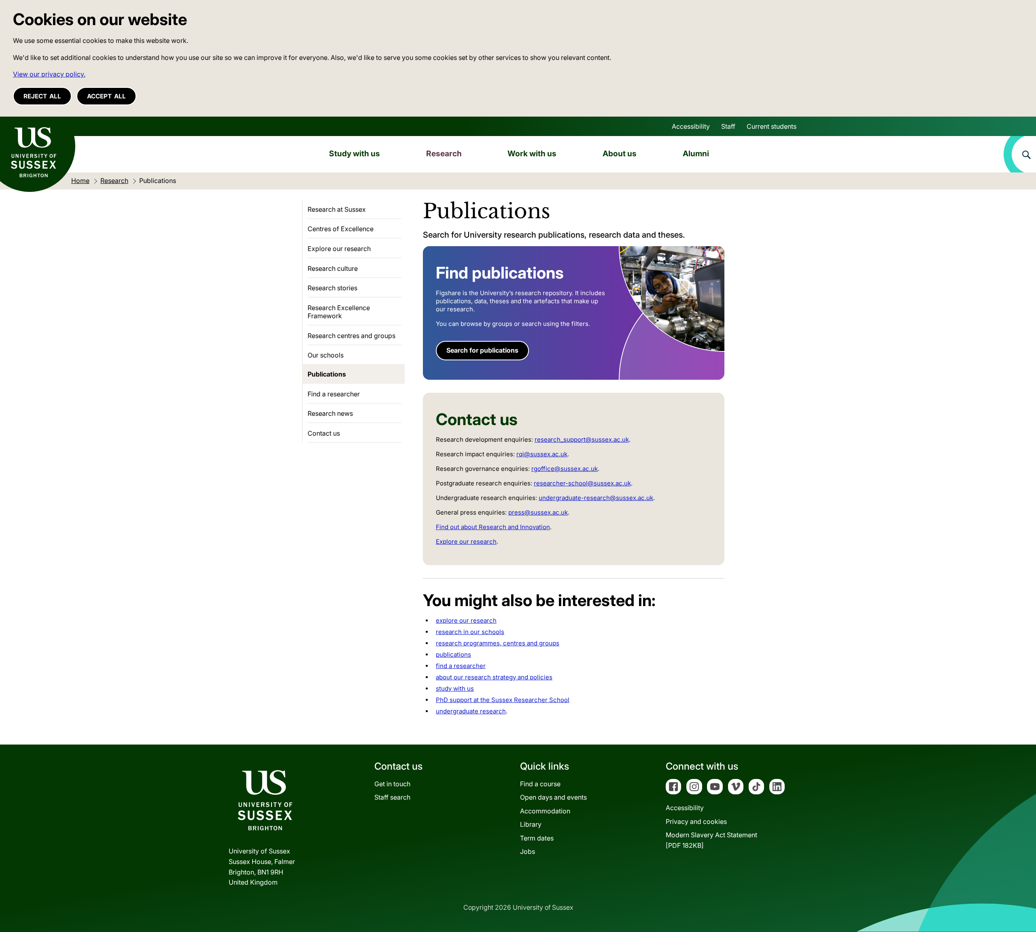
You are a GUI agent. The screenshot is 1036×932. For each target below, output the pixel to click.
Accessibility (691, 126)
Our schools (326, 355)
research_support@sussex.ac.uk (582, 439)
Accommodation (545, 811)
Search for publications (482, 350)
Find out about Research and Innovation (493, 527)
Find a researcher (334, 394)
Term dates (537, 838)
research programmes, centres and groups (497, 643)
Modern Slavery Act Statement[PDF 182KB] (711, 840)
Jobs (527, 851)
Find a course (540, 784)
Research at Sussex (337, 209)
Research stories (332, 288)
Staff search (392, 797)
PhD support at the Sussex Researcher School (502, 700)
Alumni (696, 153)
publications (453, 654)
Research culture (333, 268)
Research (444, 153)
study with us (455, 688)
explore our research (466, 620)
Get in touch (392, 784)
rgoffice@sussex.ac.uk (564, 468)
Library (530, 824)
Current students (771, 126)
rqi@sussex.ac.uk (541, 454)
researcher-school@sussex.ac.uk (582, 483)
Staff (728, 126)
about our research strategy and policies (494, 677)
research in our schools (470, 632)
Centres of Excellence (341, 229)
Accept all (106, 96)
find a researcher (461, 666)
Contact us (324, 433)
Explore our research (466, 541)
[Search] (1020, 154)
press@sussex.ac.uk (538, 512)
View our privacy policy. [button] (49, 74)
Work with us (531, 153)
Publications (327, 374)
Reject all (42, 96)
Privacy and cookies (696, 821)
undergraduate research (471, 711)
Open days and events (553, 797)
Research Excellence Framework (339, 312)
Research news (330, 413)
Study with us (354, 153)
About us (620, 153)
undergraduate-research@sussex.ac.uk (596, 498)
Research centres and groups (351, 336)
